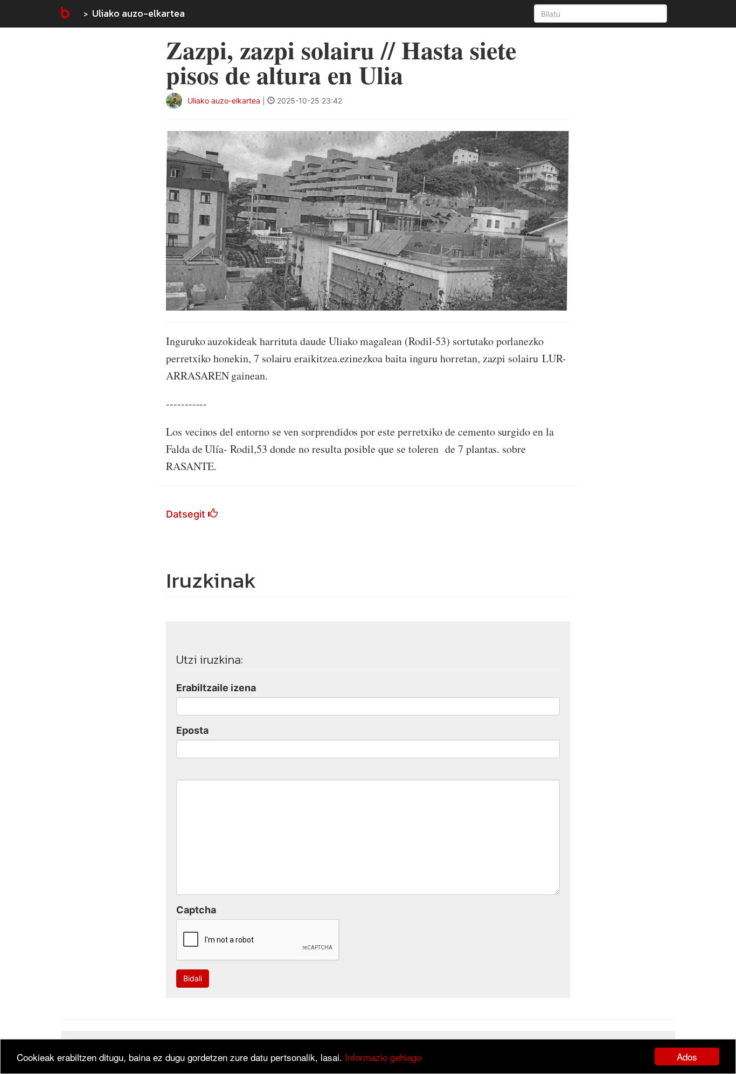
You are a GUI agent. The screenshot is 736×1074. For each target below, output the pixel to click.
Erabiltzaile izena (216, 687)
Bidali (192, 978)
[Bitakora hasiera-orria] (64, 13)
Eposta (192, 730)
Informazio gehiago (383, 1057)
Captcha (196, 909)
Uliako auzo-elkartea (138, 13)
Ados (687, 1056)
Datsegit (187, 514)
